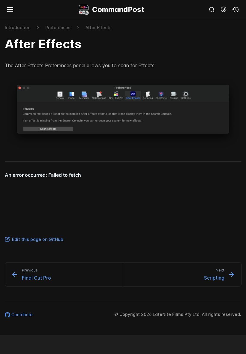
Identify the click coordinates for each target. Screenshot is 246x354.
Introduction (17, 27)
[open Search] (212, 10)
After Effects (99, 27)
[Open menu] (10, 10)
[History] (236, 10)
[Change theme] (224, 10)
